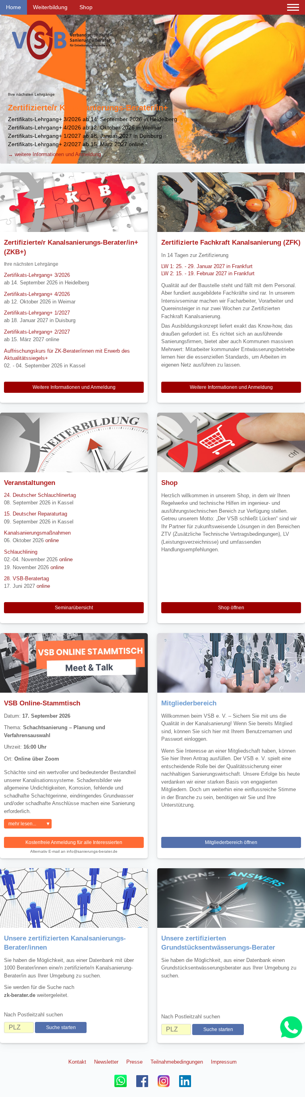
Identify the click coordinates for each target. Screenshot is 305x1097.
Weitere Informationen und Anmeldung (74, 387)
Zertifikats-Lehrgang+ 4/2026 (37, 294)
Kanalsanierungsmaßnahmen (37, 533)
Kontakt (77, 1062)
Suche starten (61, 1027)
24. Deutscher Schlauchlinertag (40, 495)
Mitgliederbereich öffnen (231, 842)
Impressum (224, 1062)
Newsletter (106, 1062)
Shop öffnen (231, 607)
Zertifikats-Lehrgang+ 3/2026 (37, 275)
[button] (7, 89)
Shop (86, 7)
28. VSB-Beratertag (26, 578)
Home (13, 7)
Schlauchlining (20, 552)
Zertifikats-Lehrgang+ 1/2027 (37, 313)
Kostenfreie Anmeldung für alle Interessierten (73, 842)
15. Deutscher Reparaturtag (35, 514)
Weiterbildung (50, 7)
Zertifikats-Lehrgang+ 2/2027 (37, 332)
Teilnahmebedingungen (177, 1062)
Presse (134, 1062)
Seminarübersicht (74, 607)
